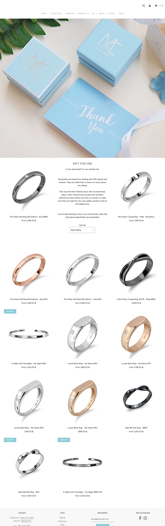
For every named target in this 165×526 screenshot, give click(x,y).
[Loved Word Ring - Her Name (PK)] (83, 398)
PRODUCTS (83, 13)
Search (62, 518)
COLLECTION (55, 13)
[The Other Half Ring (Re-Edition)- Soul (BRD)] (29, 187)
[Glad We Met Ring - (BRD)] (136, 398)
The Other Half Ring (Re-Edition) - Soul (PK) (29, 299)
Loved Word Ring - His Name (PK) (136, 363)
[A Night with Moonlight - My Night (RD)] (29, 334)
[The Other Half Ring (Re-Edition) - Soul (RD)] (83, 270)
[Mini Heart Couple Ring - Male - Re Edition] (136, 187)
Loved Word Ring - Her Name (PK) (82, 428)
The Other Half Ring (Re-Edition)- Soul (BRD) (29, 217)
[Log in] (150, 5)
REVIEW (112, 13)
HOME (43, 13)
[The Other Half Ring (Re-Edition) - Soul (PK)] (29, 270)
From (29, 220)
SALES (121, 13)
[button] (82, 230)
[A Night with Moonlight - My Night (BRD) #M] (83, 463)
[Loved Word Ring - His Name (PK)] (136, 334)
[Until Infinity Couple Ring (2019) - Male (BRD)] (136, 270)
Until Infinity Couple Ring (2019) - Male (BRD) (136, 299)
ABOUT (102, 13)
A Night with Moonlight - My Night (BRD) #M (82, 492)
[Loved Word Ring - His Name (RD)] (83, 334)
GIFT (93, 13)
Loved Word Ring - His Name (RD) (82, 363)
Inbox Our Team (27, 518)
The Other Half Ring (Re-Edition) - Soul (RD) (82, 299)
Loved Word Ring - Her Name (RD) (29, 428)
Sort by (82, 225)
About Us (62, 521)
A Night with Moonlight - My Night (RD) (29, 363)
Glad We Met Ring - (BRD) (136, 428)
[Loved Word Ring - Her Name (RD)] (29, 398)
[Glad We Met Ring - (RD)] (29, 463)
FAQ (62, 525)
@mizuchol (26, 521)
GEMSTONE (69, 13)
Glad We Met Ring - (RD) (28, 492)
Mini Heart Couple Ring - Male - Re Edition (136, 217)
